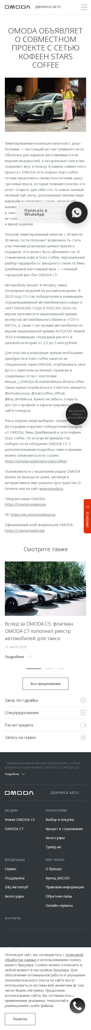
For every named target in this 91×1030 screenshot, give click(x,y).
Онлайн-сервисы (59, 905)
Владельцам (15, 860)
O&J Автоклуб (16, 887)
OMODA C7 (14, 828)
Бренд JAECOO (58, 878)
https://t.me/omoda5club (25, 530)
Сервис (11, 868)
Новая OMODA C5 (20, 819)
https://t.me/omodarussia (25, 504)
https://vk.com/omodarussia (33, 514)
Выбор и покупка (60, 819)
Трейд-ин (53, 847)
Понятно (20, 1019)
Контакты (13, 918)
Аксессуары (55, 837)
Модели (11, 810)
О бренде (54, 868)
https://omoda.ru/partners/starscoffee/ (36, 461)
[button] (33, 668)
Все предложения (45, 683)
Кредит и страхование (64, 828)
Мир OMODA (55, 860)
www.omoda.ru (51, 488)
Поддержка (15, 878)
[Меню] (84, 7)
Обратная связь (59, 896)
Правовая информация (65, 887)
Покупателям (56, 810)
